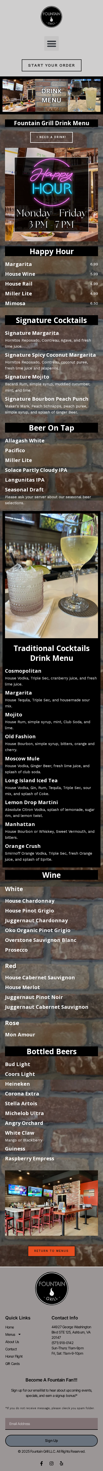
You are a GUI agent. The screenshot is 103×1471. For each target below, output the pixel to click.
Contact (11, 1349)
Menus (10, 1334)
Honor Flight (13, 1356)
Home (9, 1327)
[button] (51, 43)
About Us (12, 1342)
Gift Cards (12, 1363)
